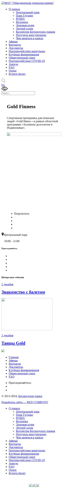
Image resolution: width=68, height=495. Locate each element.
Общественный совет (22, 57)
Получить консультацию (31, 35)
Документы (16, 48)
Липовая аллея (25, 25)
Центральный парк (28, 12)
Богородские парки (30, 396)
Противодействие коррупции (27, 51)
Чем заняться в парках (29, 38)
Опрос (13, 70)
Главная (13, 357)
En (3, 85)
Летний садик (24, 28)
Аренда (13, 64)
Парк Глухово (24, 15)
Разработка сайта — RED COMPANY (24, 402)
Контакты (15, 44)
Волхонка (22, 22)
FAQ (12, 67)
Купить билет (17, 73)
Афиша (13, 41)
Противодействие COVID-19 (27, 60)
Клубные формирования (24, 54)
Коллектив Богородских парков (35, 31)
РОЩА (20, 18)
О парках (14, 9)
